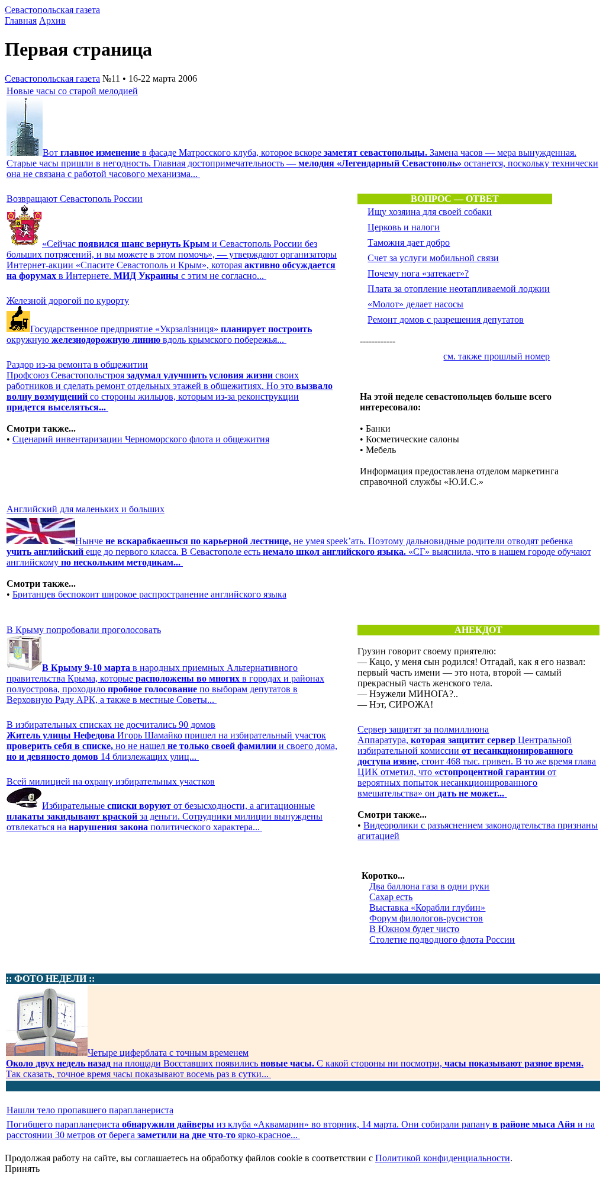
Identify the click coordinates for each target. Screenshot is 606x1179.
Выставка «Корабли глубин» (427, 907)
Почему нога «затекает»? (418, 273)
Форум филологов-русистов (426, 918)
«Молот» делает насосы (415, 304)
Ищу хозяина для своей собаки (430, 212)
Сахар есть (390, 897)
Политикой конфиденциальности (442, 1158)
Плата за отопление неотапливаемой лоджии (459, 289)
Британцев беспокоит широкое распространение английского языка (149, 594)
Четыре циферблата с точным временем (168, 1053)
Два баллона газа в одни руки (429, 886)
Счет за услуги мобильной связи (433, 258)
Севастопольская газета (52, 10)
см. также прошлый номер (496, 356)
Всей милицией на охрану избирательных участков (111, 781)
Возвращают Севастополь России (75, 199)
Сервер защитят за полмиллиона (423, 729)
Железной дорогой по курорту (68, 300)
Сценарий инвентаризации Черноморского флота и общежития (140, 439)
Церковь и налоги (404, 227)
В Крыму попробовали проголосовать (84, 630)
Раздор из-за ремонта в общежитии (77, 364)
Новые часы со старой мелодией (72, 91)
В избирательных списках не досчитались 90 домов (111, 724)
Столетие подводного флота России (442, 939)
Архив (52, 20)
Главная (21, 20)
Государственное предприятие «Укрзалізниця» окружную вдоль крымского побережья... (159, 334)
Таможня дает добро (409, 242)
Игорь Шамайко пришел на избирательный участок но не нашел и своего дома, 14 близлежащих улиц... (172, 746)
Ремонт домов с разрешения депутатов (446, 319)
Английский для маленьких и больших (86, 509)
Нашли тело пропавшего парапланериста (90, 1110)
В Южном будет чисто (414, 929)
